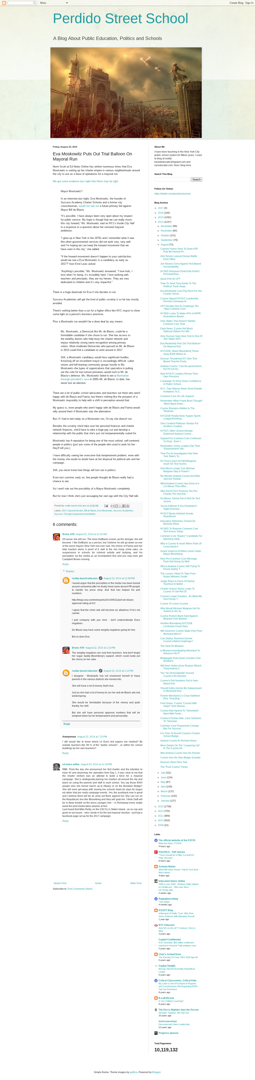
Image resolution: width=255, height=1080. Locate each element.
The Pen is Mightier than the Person (179, 1009)
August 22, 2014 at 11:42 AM (91, 534)
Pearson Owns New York (173, 762)
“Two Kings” (164, 902)
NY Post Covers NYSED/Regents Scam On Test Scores (178, 462)
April (163, 786)
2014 (161, 222)
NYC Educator (167, 925)
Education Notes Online (172, 881)
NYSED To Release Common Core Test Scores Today (179, 530)
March (164, 791)
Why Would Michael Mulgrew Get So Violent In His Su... (180, 610)
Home (98, 883)
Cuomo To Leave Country (174, 603)
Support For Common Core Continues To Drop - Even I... (180, 440)
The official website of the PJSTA (177, 840)
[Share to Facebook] (124, 506)
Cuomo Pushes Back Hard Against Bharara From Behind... (179, 617)
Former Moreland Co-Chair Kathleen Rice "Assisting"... (180, 697)
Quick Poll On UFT (170, 278)
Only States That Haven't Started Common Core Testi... (177, 322)
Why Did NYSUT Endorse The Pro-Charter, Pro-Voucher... (179, 492)
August (165, 244)
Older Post (135, 883)
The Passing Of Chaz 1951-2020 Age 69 (178, 957)
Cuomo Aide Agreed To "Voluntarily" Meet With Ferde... (179, 712)
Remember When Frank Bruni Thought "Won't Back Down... (181, 402)
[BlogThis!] (116, 506)
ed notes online (70, 764)
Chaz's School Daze (170, 954)
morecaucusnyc (168, 1021)
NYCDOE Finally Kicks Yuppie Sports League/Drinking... (180, 417)
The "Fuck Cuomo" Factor (174, 767)
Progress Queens (168, 1033)
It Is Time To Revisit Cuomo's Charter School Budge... (180, 735)
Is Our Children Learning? (171, 1001)
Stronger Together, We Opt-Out (174, 1013)
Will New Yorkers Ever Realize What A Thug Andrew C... (180, 667)
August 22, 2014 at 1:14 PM (118, 670)
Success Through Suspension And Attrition (74, 514)
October (165, 235)
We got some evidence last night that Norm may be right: (86, 181)
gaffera (133, 1072)
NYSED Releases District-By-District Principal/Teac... (179, 272)
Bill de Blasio (90, 510)
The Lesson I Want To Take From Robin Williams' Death (178, 575)
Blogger (156, 1072)
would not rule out (89, 205)
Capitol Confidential (170, 939)
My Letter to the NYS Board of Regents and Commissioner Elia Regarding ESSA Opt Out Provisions (178, 986)
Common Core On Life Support (177, 396)
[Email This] (113, 506)
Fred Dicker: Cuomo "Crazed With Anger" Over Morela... (178, 704)
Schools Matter (167, 866)
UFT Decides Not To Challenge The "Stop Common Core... (179, 307)
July (163, 772)
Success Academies (123, 510)
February (166, 796)
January (165, 800)
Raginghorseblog (168, 898)
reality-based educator (85, 578)
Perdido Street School (120, 18)
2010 (161, 820)
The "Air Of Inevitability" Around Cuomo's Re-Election (177, 674)
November (167, 230)
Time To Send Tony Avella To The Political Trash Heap (178, 285)
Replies (70, 571)
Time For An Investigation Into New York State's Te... (179, 455)
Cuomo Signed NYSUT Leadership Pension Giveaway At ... (179, 300)
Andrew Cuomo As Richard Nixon (178, 740)
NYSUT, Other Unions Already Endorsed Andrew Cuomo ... (177, 432)
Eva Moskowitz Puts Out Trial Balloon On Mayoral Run (180, 345)
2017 (161, 208)
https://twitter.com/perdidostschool (172, 193)
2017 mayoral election (72, 510)
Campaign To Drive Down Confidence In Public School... (180, 382)
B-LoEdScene (166, 998)
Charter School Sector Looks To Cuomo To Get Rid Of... (177, 590)
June (164, 777)
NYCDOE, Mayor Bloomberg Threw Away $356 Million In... (179, 352)
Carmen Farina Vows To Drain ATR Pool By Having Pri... (179, 250)
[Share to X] (120, 506)
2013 (161, 806)
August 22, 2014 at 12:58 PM (119, 578)
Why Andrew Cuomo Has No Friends (180, 753)
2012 (161, 811)
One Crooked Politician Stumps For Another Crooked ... (179, 425)
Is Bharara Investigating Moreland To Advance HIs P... (180, 652)
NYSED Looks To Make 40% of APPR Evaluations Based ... (180, 315)
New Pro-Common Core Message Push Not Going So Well (178, 560)
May (163, 782)
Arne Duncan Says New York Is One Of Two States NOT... (181, 337)
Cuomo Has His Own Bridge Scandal (180, 757)
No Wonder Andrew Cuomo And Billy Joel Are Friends (180, 477)
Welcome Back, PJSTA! (170, 843)
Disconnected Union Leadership (174, 1024)
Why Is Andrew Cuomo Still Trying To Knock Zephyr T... (180, 567)
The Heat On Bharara (171, 646)
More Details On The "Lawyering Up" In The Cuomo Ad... (180, 747)
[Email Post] (106, 505)
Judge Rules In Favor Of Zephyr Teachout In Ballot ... (177, 582)
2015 (161, 217)
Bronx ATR (68, 534)
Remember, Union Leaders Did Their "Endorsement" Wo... (180, 447)
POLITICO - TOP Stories (172, 852)
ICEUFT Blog (166, 910)
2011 (161, 815)
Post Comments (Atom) (80, 888)
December (167, 226)
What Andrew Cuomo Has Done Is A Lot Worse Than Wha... (179, 485)
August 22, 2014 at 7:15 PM (92, 736)
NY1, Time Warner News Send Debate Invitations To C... (181, 390)
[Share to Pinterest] (128, 506)
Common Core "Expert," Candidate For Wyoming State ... (181, 537)
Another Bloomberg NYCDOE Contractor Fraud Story (176, 625)
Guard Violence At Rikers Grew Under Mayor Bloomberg (180, 552)
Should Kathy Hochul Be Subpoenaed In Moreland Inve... (181, 689)
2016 (161, 212)
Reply (65, 564)
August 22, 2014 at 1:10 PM (100, 647)
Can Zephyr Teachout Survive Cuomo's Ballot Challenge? (176, 640)
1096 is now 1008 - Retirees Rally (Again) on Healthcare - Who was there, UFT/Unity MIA (179, 887)
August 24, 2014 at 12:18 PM (96, 764)
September (167, 240)
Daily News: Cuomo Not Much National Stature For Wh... (176, 330)
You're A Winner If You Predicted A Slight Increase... (178, 507)
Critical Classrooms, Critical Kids (177, 980)
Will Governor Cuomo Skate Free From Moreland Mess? (181, 632)
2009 (161, 825)
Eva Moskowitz (104, 510)
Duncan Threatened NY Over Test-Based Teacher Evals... (179, 360)
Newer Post (60, 883)
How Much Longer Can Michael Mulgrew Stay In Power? (177, 470)
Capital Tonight (167, 965)
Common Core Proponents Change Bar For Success (179, 727)
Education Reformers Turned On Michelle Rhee (177, 522)
